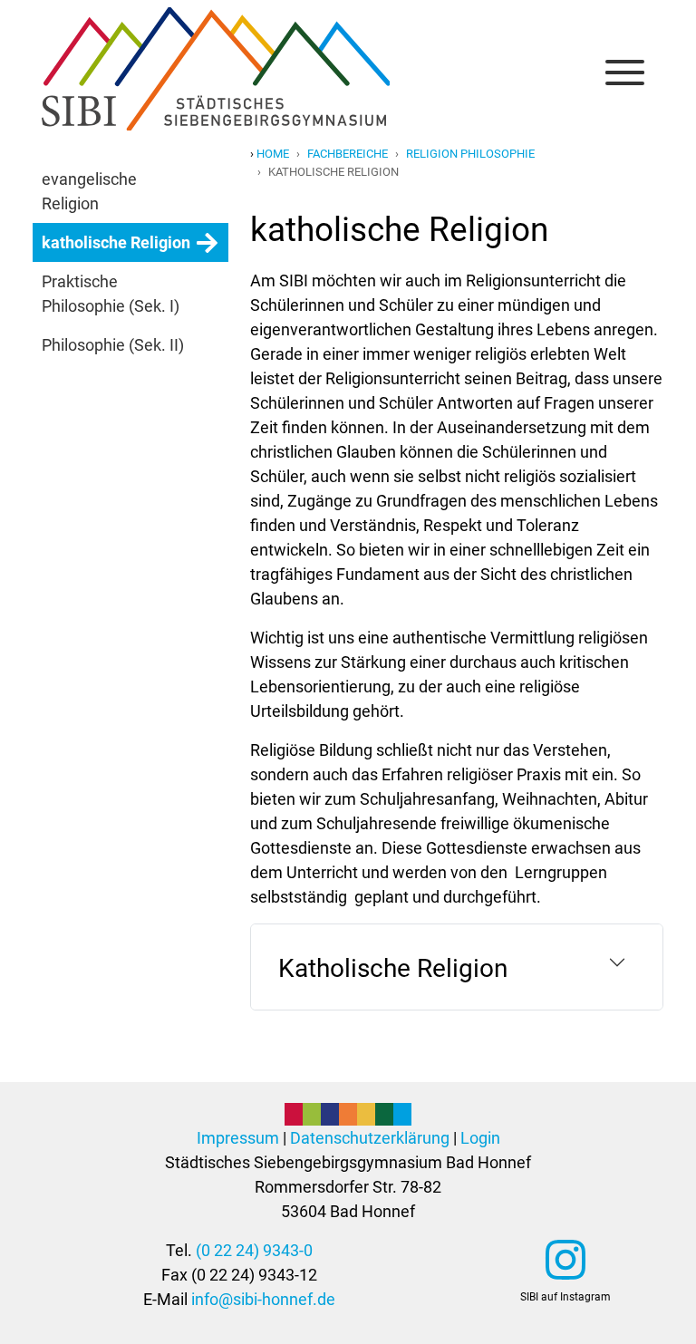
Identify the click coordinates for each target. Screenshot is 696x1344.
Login (480, 1137)
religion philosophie (470, 153)
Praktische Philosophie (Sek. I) (110, 293)
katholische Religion (116, 242)
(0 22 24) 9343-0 (254, 1250)
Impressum (238, 1137)
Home (272, 153)
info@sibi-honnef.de (263, 1299)
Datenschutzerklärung (370, 1137)
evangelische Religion (89, 191)
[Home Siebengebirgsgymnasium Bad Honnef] (216, 26)
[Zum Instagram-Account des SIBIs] (565, 1259)
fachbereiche (347, 153)
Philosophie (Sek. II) (113, 344)
